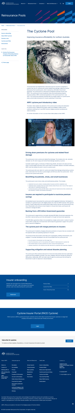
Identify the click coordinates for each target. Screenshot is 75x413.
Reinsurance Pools (32, 3)
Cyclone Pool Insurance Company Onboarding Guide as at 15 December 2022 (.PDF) (10, 54)
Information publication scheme (17, 384)
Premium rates (5, 38)
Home (2, 25)
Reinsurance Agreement (45, 369)
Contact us (4, 367)
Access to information (17, 376)
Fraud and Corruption (17, 381)
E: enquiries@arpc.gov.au (65, 374)
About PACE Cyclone (6, 35)
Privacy (13, 369)
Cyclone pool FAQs (6, 41)
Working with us (5, 369)
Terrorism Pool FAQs (44, 376)
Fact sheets (30, 376)
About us (23, 3)
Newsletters (30, 372)
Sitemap (14, 391)
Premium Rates (42, 367)
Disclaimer (14, 365)
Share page (6, 62)
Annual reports (30, 365)
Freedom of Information (17, 374)
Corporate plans (31, 367)
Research (29, 374)
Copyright (14, 372)
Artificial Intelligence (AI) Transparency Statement (17, 388)
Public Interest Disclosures (18, 379)
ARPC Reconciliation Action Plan (4, 377)
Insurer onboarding (6, 33)
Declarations (4, 43)
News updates (30, 369)
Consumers (41, 3)
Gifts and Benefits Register (5, 372)
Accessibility (15, 367)
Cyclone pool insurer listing (45, 372)
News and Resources (52, 3)
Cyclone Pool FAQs (43, 374)
